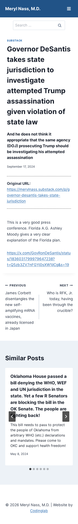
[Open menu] (69, 8)
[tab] (30, 469)
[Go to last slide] (12, 416)
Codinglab (39, 511)
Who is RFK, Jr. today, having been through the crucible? (58, 298)
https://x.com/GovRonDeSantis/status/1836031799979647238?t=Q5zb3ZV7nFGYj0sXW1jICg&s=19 (39, 259)
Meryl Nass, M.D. (23, 8)
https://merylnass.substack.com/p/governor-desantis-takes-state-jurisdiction (38, 195)
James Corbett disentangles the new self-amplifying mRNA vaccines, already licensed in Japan (20, 307)
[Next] (65, 416)
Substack (14, 40)
